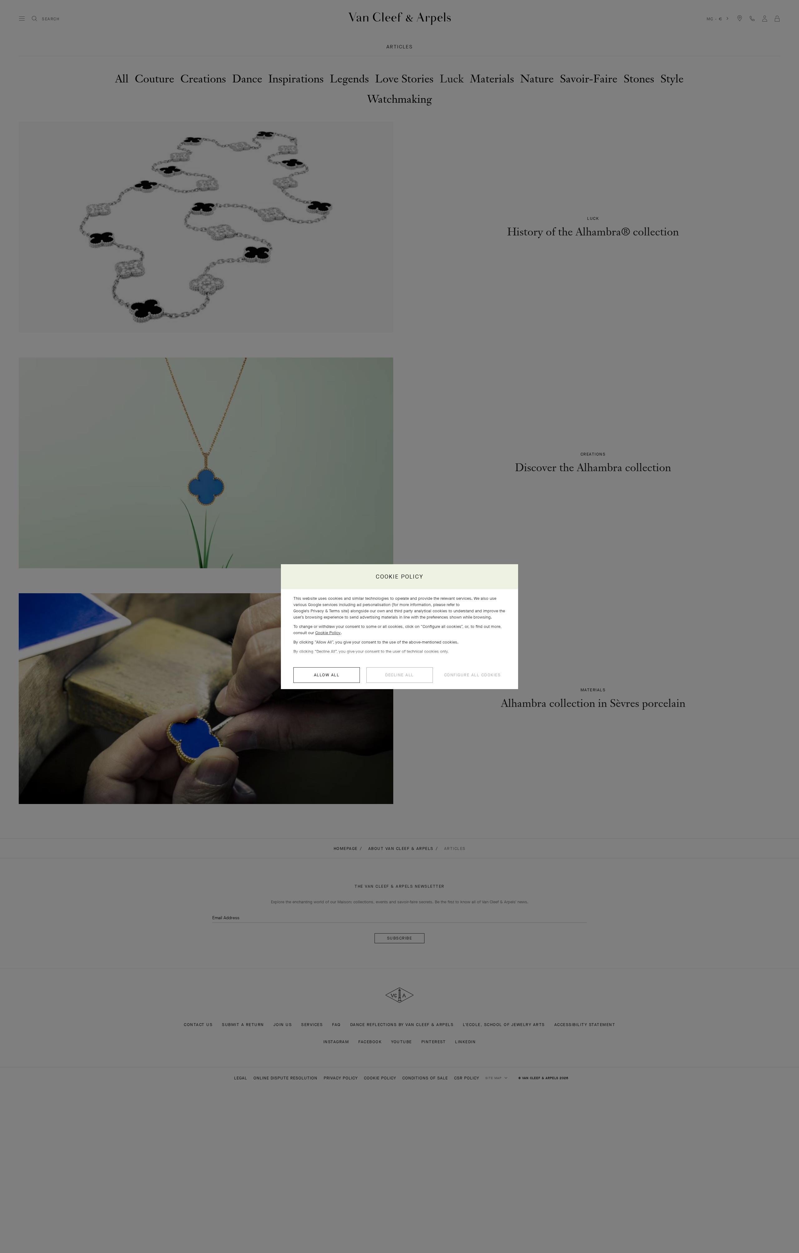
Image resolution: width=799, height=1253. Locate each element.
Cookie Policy (328, 632)
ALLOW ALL (327, 675)
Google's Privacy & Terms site (320, 611)
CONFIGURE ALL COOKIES (472, 675)
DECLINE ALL (399, 675)
